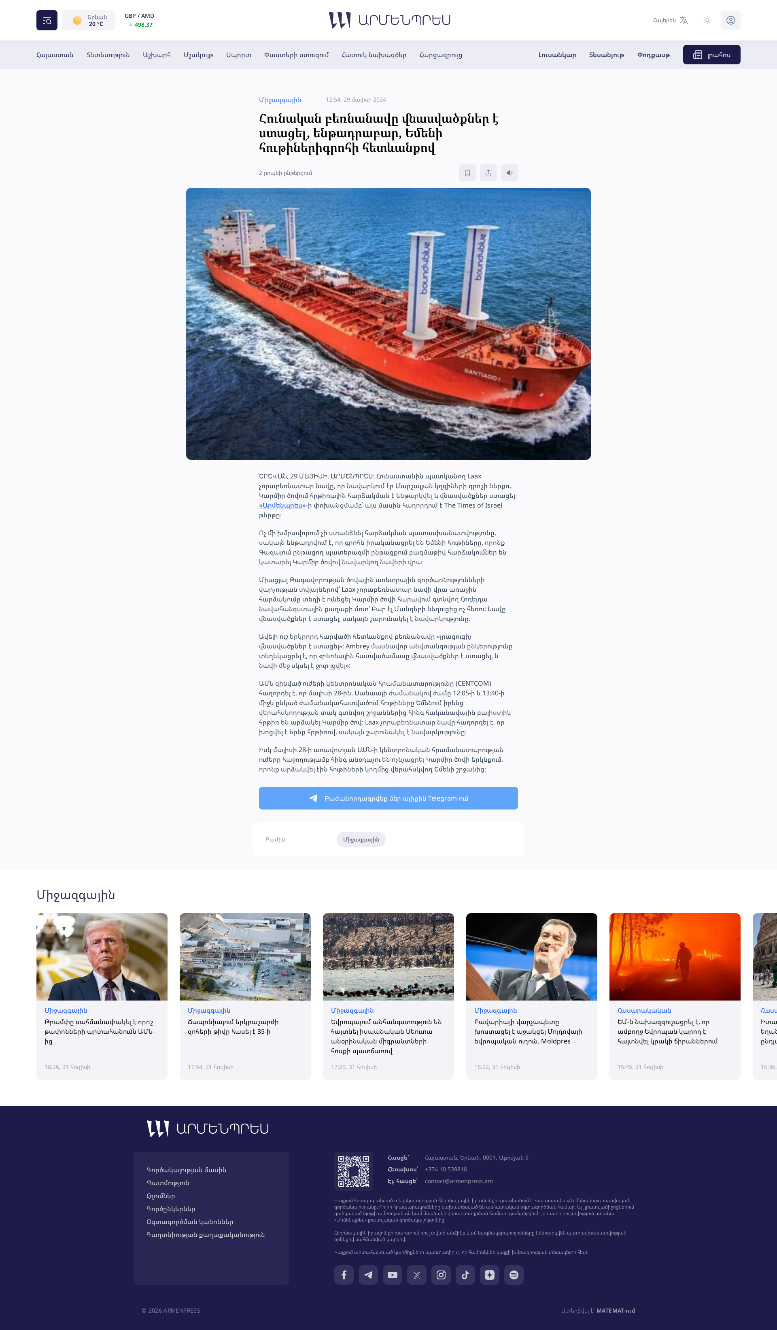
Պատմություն (167, 1182)
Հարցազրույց (441, 54)
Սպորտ (238, 54)
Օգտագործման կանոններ (190, 1221)
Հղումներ (160, 1195)
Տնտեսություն (108, 54)
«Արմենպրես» (282, 505)
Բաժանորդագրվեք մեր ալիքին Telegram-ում (397, 798)
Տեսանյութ (606, 54)
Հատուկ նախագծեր (374, 54)
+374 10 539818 (446, 1169)
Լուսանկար (557, 54)
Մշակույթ (198, 54)
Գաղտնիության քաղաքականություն (205, 1234)
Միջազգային (361, 839)
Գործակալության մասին (186, 1169)
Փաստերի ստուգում (296, 54)
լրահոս (719, 54)
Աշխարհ (157, 54)
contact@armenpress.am (459, 1181)
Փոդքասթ (653, 54)
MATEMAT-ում (616, 1310)
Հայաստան (55, 54)
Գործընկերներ (170, 1208)
